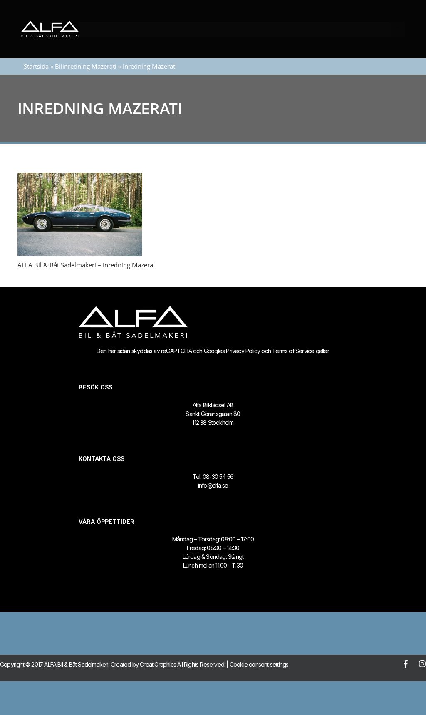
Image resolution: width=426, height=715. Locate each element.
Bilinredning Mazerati (85, 66)
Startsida (36, 66)
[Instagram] (422, 664)
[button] (397, 29)
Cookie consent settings (259, 664)
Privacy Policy (243, 350)
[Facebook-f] (405, 664)
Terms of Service (293, 350)
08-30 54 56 (218, 476)
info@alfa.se (213, 485)
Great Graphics (158, 664)
